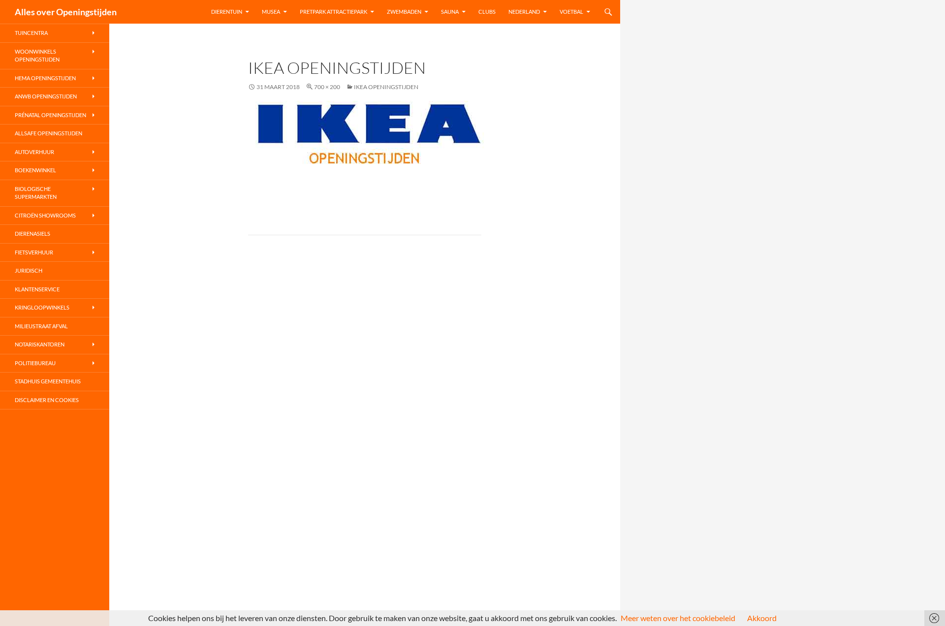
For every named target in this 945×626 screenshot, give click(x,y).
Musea (271, 11)
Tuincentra (31, 33)
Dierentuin (226, 11)
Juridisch (28, 270)
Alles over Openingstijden (66, 11)
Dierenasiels (32, 233)
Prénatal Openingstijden (50, 115)
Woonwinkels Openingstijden (37, 55)
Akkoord (762, 618)
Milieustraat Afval (41, 326)
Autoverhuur (34, 152)
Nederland (524, 11)
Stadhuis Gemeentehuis (48, 381)
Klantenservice (37, 289)
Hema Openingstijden (45, 78)
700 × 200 (327, 87)
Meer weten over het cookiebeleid (678, 618)
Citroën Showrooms (45, 215)
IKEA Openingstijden (386, 87)
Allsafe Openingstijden (48, 133)
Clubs (487, 11)
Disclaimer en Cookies (47, 400)
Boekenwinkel (35, 170)
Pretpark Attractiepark (333, 11)
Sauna (450, 11)
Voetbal (571, 11)
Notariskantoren (39, 344)
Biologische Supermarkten (36, 193)
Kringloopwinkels (42, 307)
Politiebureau (35, 363)
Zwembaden (404, 11)
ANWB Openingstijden (46, 96)
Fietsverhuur (34, 252)
